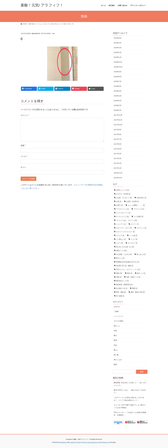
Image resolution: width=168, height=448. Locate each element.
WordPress (63, 442)
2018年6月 (117, 86)
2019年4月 (117, 48)
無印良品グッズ (122, 281)
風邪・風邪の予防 (138, 292)
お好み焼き (141, 198)
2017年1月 (117, 168)
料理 (115, 340)
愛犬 (115, 335)
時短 (129, 273)
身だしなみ (118, 360)
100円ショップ (122, 190)
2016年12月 (118, 173)
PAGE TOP (162, 433)
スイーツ (135, 224)
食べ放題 (120, 296)
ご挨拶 (116, 311)
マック (134, 239)
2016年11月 (118, 178)
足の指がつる (121, 288)
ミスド (119, 243)
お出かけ (117, 307)
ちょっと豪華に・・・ (136, 205)
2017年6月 (117, 144)
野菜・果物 (121, 292)
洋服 (118, 277)
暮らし (116, 350)
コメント (25, 115)
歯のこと (141, 273)
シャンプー (121, 224)
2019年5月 (117, 43)
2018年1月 (117, 110)
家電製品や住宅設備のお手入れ (127, 262)
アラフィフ (139, 209)
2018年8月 (117, 77)
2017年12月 (118, 115)
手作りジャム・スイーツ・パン (128, 269)
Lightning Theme (75, 442)
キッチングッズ (122, 216)
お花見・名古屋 (132, 201)
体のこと (117, 326)
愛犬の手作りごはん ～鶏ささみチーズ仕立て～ (130, 391)
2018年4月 (117, 96)
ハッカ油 (133, 235)
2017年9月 (117, 130)
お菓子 (119, 205)
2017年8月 (117, 134)
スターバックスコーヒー (125, 232)
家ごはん (141, 254)
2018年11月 (118, 62)
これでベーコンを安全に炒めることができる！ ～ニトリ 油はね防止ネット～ (129, 399)
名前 (23, 145)
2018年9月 (117, 72)
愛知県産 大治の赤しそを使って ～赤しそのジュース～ (130, 384)
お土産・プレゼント (124, 198)
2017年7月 (117, 139)
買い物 (116, 355)
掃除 (119, 273)
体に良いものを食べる (125, 247)
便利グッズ (121, 250)
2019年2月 (117, 52)
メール (24, 156)
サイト (23, 167)
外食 (115, 331)
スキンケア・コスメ (124, 228)
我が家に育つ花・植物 (124, 266)
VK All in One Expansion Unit (91, 442)
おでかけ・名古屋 (123, 194)
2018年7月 (117, 81)
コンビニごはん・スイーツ (126, 220)
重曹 (134, 288)
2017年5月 (117, 149)
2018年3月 (117, 101)
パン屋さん (121, 239)
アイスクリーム (122, 209)
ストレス (120, 235)
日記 (115, 345)
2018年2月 (117, 105)
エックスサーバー (123, 213)
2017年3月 (117, 158)
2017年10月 (118, 125)
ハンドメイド (118, 316)
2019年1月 (117, 57)
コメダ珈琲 (138, 216)
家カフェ (120, 258)
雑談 (115, 364)
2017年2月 (117, 163)
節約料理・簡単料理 (124, 284)
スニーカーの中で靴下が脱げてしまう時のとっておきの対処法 (130, 406)
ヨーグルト (132, 243)
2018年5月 (117, 91)
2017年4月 (117, 154)
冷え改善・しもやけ (124, 254)
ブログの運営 (118, 321)
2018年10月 (118, 67)
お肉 (118, 201)
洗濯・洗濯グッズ (133, 277)
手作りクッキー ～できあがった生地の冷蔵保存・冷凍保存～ (130, 413)
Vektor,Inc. (105, 442)
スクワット (141, 228)
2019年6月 (117, 38)
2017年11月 (118, 120)
